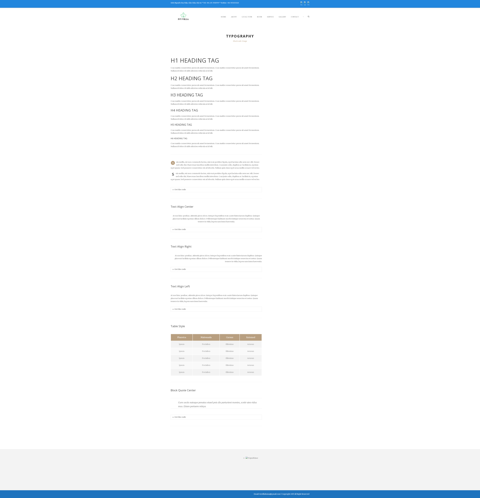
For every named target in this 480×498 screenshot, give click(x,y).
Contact (295, 17)
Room (259, 17)
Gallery (282, 17)
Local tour (247, 17)
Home (223, 17)
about (234, 17)
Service (270, 17)
